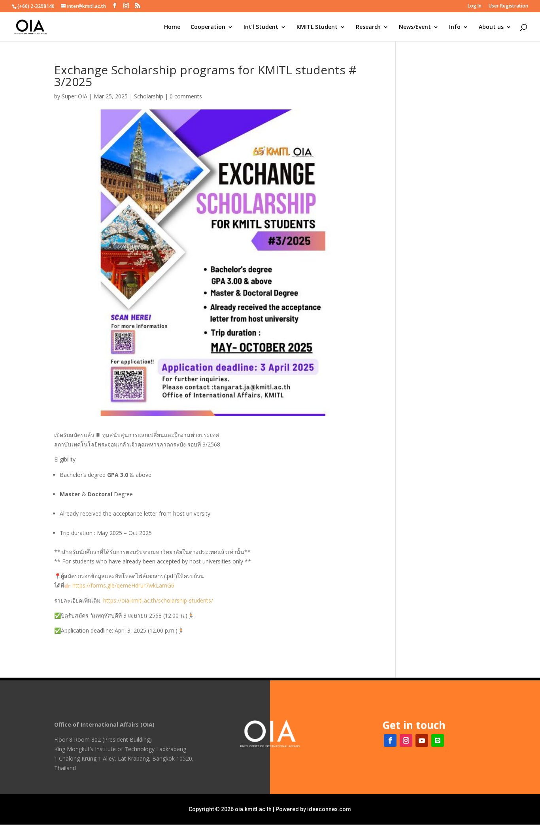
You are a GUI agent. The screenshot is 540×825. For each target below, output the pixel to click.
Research (368, 27)
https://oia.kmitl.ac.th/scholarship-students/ (158, 600)
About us (491, 27)
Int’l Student (261, 27)
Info (455, 27)
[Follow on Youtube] (421, 740)
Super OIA (74, 96)
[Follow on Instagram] (406, 740)
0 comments (186, 96)
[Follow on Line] (437, 740)
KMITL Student (317, 27)
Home (172, 27)
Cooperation (208, 27)
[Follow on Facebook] (390, 740)
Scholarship (148, 96)
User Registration (508, 6)
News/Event (415, 27)
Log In (474, 6)
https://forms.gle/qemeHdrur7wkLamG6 (123, 585)
